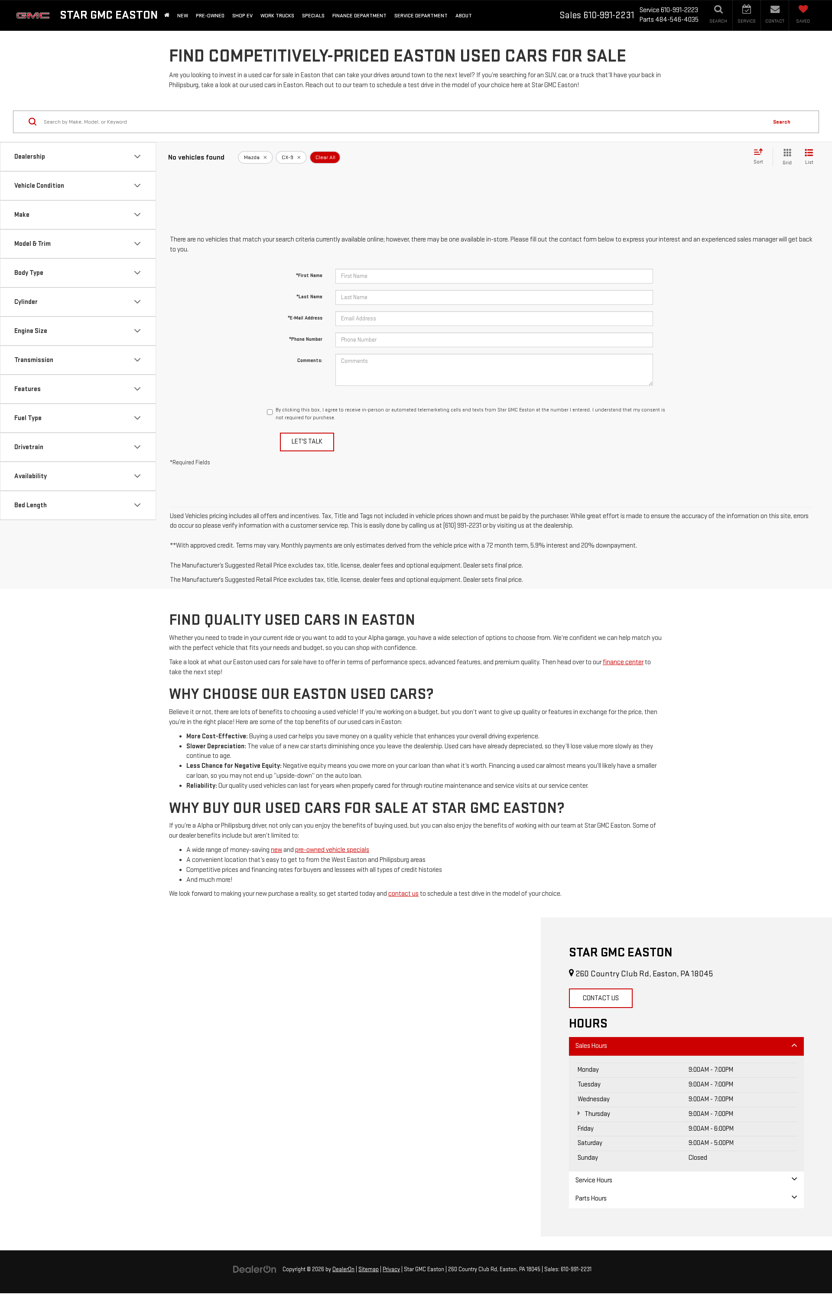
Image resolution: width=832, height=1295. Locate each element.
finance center (623, 662)
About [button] (463, 15)
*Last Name (309, 297)
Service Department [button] (421, 15)
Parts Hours (591, 1198)
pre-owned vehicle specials (332, 850)
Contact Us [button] (601, 998)
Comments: (309, 360)
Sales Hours (591, 1046)
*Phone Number (305, 339)
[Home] (166, 15)
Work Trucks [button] (277, 15)
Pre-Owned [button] (210, 15)
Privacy (391, 1269)
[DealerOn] (255, 1269)
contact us (403, 894)
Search (781, 121)
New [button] (182, 15)
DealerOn (343, 1269)
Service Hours (593, 1180)
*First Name (309, 275)
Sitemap (368, 1269)
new (276, 850)
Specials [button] (313, 15)
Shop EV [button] (242, 15)
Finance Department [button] (359, 15)
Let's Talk (307, 441)
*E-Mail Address (305, 318)
